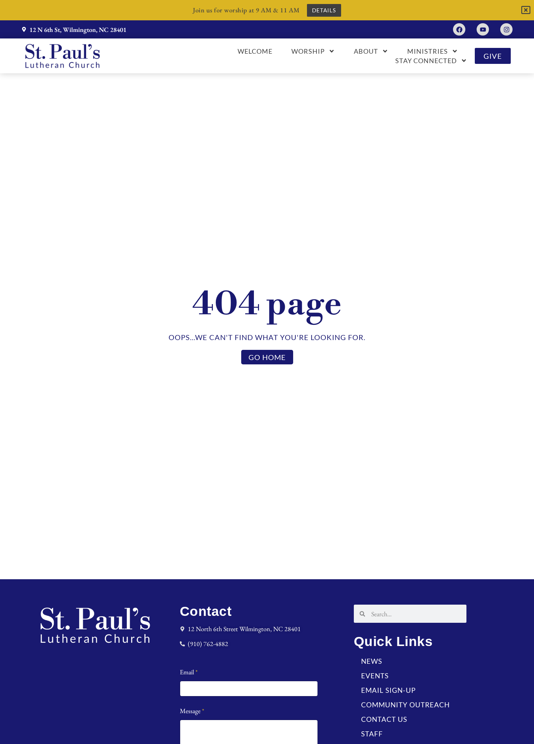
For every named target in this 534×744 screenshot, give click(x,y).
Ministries (427, 51)
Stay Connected (426, 61)
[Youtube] (483, 29)
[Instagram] (506, 29)
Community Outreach (405, 704)
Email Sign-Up (388, 690)
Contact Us (384, 719)
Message (192, 710)
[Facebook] (459, 29)
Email (189, 672)
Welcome (255, 51)
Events (375, 675)
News (371, 661)
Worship (308, 51)
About (366, 51)
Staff (372, 733)
